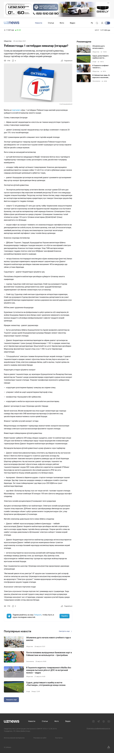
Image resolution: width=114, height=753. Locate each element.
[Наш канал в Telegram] (98, 721)
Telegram (38, 615)
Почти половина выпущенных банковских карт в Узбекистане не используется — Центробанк (49, 653)
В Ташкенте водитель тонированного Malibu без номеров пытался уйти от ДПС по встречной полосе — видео (48, 670)
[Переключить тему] (107, 23)
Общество (7, 41)
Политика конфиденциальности (98, 728)
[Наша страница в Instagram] (93, 721)
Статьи (51, 23)
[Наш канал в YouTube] (108, 721)
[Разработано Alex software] (108, 747)
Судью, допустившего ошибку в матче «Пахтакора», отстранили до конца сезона (45, 683)
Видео (72, 23)
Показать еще (11, 700)
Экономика (30, 661)
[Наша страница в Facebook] (103, 721)
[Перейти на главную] (11, 22)
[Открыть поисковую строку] (98, 23)
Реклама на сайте (39, 738)
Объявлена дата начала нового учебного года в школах (48, 638)
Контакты (59, 738)
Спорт (28, 691)
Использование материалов (14, 738)
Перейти (64, 616)
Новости (38, 23)
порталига (16, 110)
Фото (62, 23)
